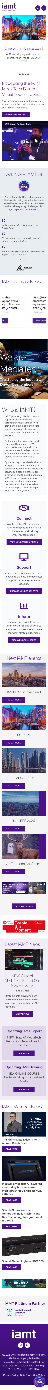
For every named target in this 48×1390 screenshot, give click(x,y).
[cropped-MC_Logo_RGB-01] (18, 1308)
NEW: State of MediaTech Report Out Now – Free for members (22, 983)
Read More (36, 320)
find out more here (30, 209)
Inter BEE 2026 (24, 821)
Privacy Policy (10, 1375)
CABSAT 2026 (24, 778)
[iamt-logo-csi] (9, 4)
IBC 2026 (24, 735)
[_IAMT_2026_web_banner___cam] (24, 1279)
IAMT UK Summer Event (24, 692)
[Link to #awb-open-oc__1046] (37, 8)
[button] (20, 74)
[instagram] (20, 1345)
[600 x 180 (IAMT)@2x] (24, 921)
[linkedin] (27, 1345)
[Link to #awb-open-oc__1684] (43, 8)
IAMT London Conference (24, 864)
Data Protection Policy (32, 1375)
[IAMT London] (24, 883)
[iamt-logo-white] (24, 1330)
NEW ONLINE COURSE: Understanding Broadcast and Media (24, 1077)
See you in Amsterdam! (24, 48)
